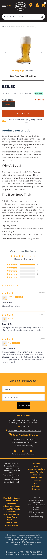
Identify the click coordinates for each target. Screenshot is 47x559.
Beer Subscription (11, 498)
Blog (36, 514)
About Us (36, 498)
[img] (7, 293)
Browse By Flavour (11, 480)
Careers (36, 510)
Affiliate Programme (36, 512)
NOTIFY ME (23, 113)
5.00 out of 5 (30, 256)
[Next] (41, 52)
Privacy (36, 507)
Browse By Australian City (11, 476)
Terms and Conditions (36, 505)
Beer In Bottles (11, 525)
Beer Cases (11, 520)
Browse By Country (11, 468)
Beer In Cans (11, 523)
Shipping (36, 502)
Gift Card (36, 486)
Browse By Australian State (11, 472)
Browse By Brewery (11, 466)
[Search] (42, 17)
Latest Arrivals (36, 472)
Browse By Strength (11, 482)
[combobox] (23, 17)
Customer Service (36, 500)
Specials (36, 475)
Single (8, 104)
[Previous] (6, 52)
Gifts (36, 483)
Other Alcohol (36, 478)
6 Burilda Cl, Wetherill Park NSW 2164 (24, 431)
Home (5, 26)
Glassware (36, 480)
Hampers (36, 489)
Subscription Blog (36, 517)
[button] (18, 71)
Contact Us (24, 426)
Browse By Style (11, 463)
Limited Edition (11, 501)
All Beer (36, 464)
